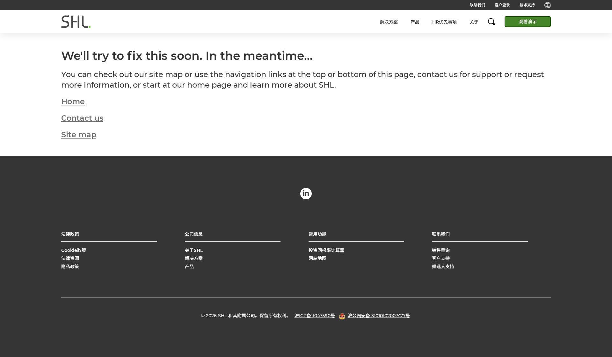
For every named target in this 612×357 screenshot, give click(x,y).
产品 (415, 22)
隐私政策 (70, 266)
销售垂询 (441, 250)
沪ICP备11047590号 (315, 315)
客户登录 (502, 5)
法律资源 (70, 258)
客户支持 (441, 258)
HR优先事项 (444, 22)
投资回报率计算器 (326, 250)
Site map (78, 134)
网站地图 (317, 258)
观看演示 (528, 22)
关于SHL (194, 250)
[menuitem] (389, 22)
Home (73, 101)
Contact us (82, 118)
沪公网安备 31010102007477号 (379, 315)
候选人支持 (443, 266)
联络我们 (477, 5)
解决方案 (389, 22)
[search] (494, 21)
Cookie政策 (73, 250)
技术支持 (527, 5)
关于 (474, 22)
